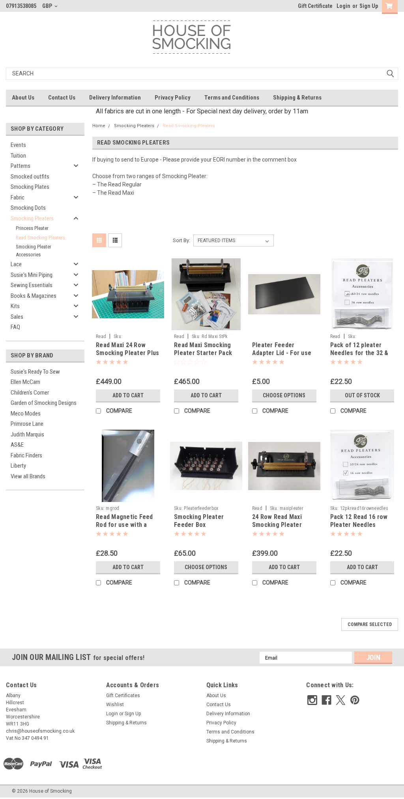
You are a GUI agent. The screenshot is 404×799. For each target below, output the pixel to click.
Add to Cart (128, 395)
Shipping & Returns (297, 97)
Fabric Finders (26, 455)
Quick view (128, 324)
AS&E (17, 444)
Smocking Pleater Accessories (33, 251)
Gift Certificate (315, 6)
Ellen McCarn (25, 381)
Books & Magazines (33, 295)
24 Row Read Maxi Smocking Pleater (277, 520)
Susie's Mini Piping (31, 274)
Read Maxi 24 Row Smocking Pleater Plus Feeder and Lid (127, 353)
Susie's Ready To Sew (35, 371)
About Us (23, 97)
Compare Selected (370, 624)
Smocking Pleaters (32, 218)
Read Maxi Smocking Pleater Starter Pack (203, 349)
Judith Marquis (27, 434)
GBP (47, 6)
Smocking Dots (28, 207)
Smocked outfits (30, 176)
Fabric (17, 197)
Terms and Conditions (231, 97)
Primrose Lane (27, 423)
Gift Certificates (123, 695)
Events (18, 145)
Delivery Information (115, 97)
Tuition (18, 155)
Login (343, 6)
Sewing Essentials (31, 285)
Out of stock (362, 395)
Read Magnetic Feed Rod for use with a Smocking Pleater (124, 524)
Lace (16, 264)
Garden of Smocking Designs (44, 402)
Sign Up (368, 6)
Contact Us (61, 97)
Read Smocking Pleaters (40, 238)
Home (98, 125)
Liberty (18, 465)
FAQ (15, 327)
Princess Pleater (32, 228)
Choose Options (284, 395)
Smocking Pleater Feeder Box (199, 520)
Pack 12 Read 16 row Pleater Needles (359, 520)
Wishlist (115, 704)
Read (101, 336)
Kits (15, 306)
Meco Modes (26, 413)
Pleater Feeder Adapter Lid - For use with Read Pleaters (281, 353)
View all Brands (28, 476)
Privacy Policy (173, 97)
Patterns (20, 165)
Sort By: (181, 240)
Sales (17, 316)
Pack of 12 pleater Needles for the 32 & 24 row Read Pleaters (360, 353)
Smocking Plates (30, 186)
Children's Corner (30, 392)
